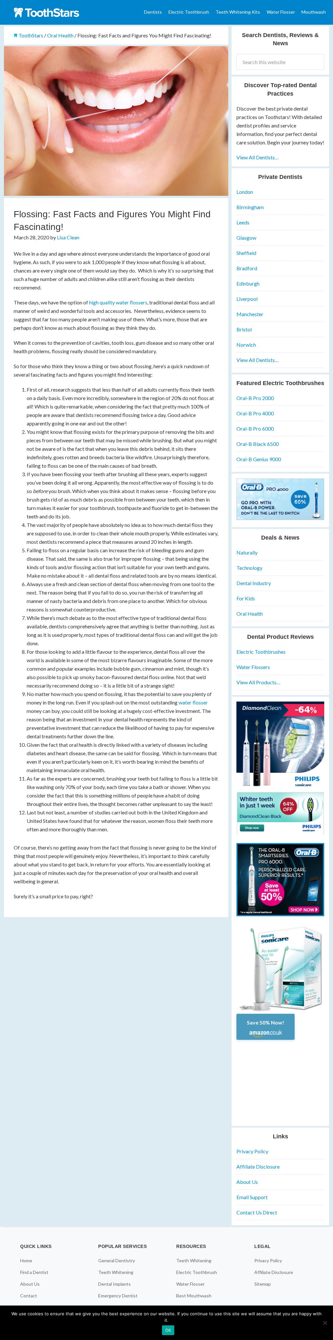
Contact (28, 1295)
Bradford (246, 268)
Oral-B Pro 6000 (255, 428)
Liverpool (247, 299)
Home (26, 1260)
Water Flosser (190, 1284)
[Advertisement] (280, 1080)
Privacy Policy (252, 1151)
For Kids (245, 598)
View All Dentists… (257, 157)
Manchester (249, 314)
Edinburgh (248, 283)
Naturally (247, 552)
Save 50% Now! (265, 1022)
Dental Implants (114, 1284)
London (244, 192)
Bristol (244, 329)
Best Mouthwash (193, 1295)
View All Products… (258, 682)
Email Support (252, 1197)
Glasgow (246, 238)
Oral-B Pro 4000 (255, 413)
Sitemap (262, 1284)
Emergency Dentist (118, 1295)
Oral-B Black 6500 (257, 444)
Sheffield (246, 253)
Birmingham (250, 207)
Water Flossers (253, 667)
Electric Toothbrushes (261, 652)
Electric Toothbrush (196, 1272)
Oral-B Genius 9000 (258, 459)
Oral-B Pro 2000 (255, 398)
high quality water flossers (118, 302)
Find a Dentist (34, 1272)
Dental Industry (253, 583)
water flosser (193, 702)
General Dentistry (116, 1260)
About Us (247, 1182)
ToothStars (52, 12)
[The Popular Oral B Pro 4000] (280, 518)
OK (168, 1330)
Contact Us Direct (256, 1212)
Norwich (246, 345)
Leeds (242, 222)
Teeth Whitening (115, 1272)
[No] (325, 1323)
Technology (249, 568)
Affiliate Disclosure (258, 1166)
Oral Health (249, 613)
